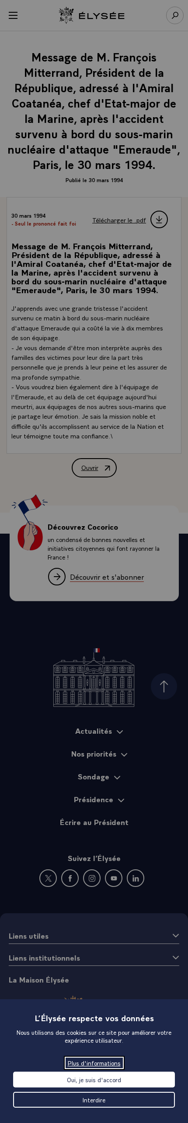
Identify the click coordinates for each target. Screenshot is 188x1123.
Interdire (94, 1100)
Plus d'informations (94, 1063)
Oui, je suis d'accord (94, 1080)
